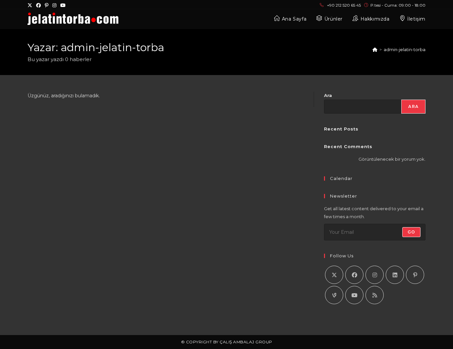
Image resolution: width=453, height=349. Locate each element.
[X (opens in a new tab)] (31, 5)
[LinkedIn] (395, 275)
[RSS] (374, 295)
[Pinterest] (415, 275)
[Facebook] (354, 275)
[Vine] (334, 295)
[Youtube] (354, 295)
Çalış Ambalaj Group (246, 341)
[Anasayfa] (374, 49)
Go (411, 231)
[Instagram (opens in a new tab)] (54, 5)
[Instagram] (374, 275)
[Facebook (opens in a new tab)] (38, 5)
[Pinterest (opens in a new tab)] (46, 5)
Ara (328, 95)
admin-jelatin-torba (404, 49)
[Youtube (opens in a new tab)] (63, 5)
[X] (334, 275)
